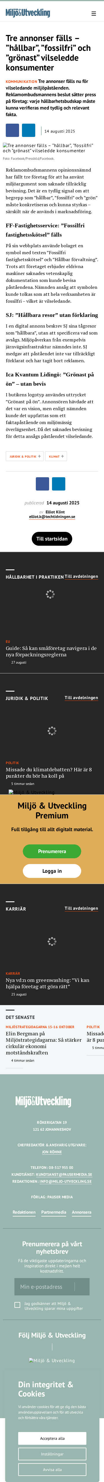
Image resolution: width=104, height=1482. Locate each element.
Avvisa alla (52, 1469)
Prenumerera (52, 851)
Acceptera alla (52, 1438)
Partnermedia (53, 1212)
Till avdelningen (81, 576)
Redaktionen (24, 1212)
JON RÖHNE (52, 1151)
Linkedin (60, 1347)
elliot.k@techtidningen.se (52, 516)
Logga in (52, 871)
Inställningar (52, 1454)
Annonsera (81, 1212)
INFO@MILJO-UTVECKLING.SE (66, 1181)
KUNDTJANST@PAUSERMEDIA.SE (64, 1174)
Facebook (44, 1347)
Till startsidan (52, 538)
